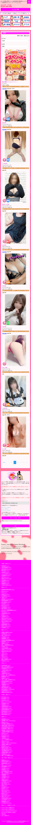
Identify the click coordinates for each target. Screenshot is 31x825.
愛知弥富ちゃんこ (5, 671)
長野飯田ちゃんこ (5, 705)
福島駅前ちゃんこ (5, 583)
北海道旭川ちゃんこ (6, 575)
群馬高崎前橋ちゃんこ (6, 600)
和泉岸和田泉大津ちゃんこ (7, 727)
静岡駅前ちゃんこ (5, 676)
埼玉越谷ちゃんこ (5, 627)
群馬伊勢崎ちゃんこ (6, 624)
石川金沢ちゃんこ (5, 700)
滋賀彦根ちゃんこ (5, 719)
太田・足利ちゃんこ (6, 635)
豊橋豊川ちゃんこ (5, 678)
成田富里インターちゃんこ (7, 599)
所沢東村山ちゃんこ (6, 633)
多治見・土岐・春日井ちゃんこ (8, 675)
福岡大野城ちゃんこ (6, 784)
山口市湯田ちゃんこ (6, 799)
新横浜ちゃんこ (5, 643)
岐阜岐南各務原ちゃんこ (7, 681)
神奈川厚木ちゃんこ (6, 608)
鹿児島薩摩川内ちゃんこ (7, 771)
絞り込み (4, 38)
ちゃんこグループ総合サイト (8, 807)
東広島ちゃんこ (5, 788)
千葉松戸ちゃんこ (5, 622)
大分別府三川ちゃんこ (6, 802)
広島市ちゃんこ (5, 779)
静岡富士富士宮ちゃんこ (7, 692)
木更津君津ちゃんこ (6, 613)
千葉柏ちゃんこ (5, 646)
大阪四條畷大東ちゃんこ (7, 750)
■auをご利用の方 (5, 509)
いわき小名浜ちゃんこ (6, 573)
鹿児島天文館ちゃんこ (6, 761)
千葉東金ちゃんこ (5, 616)
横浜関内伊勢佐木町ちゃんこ (8, 589)
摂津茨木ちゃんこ (5, 746)
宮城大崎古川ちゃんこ (6, 569)
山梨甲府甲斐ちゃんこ (6, 706)
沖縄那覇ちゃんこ (5, 776)
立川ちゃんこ (4, 592)
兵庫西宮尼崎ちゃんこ (6, 752)
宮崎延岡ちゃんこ (5, 801)
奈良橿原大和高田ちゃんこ (7, 723)
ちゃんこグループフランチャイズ (9, 810)
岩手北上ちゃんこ (5, 577)
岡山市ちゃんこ (5, 793)
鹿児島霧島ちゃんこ (6, 766)
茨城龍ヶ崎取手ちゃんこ (7, 632)
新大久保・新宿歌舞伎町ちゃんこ (9, 610)
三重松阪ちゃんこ (5, 684)
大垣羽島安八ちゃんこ (6, 668)
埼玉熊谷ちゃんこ (5, 603)
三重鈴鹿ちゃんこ (5, 686)
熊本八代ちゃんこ (5, 790)
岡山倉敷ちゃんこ (5, 787)
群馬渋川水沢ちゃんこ (6, 618)
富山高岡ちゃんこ (5, 698)
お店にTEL (16, 9)
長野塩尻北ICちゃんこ (6, 711)
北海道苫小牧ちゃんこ (6, 585)
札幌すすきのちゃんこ (6, 578)
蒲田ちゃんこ (4, 656)
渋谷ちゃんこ (4, 654)
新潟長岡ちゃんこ (5, 703)
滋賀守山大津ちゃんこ (6, 747)
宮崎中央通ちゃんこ (6, 791)
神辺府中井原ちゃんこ (6, 798)
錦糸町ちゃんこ (5, 615)
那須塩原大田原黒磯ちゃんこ (8, 640)
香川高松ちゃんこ (5, 768)
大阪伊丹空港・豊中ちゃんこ (8, 725)
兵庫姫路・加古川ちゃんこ (7, 730)
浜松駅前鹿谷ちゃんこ (6, 690)
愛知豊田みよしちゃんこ (7, 682)
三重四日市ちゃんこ (6, 673)
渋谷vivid (3, 814)
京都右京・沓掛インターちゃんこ (9, 742)
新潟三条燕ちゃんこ (6, 714)
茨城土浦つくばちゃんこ (7, 619)
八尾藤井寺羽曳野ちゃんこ (7, 731)
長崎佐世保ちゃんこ (6, 763)
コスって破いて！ (5, 815)
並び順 (3, 44)
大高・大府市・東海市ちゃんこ (8, 679)
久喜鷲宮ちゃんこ (5, 637)
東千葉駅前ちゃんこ (6, 596)
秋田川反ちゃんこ (5, 570)
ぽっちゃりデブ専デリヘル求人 (8, 812)
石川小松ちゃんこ (5, 697)
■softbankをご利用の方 (6, 510)
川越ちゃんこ (4, 597)
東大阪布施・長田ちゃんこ (7, 728)
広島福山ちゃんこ (5, 769)
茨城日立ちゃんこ (5, 660)
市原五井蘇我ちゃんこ (6, 648)
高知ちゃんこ (4, 785)
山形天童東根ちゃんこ (6, 567)
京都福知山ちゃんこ (6, 754)
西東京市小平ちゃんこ (6, 651)
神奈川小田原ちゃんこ (6, 621)
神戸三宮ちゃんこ (5, 735)
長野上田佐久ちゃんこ (6, 712)
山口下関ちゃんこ (5, 782)
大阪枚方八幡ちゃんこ (6, 744)
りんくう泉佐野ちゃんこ (7, 739)
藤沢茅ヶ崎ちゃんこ (6, 626)
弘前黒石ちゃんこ (5, 572)
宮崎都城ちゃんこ (5, 774)
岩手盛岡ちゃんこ (5, 580)
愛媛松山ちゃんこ (5, 760)
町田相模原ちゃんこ (6, 607)
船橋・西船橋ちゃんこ (6, 659)
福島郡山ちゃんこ (5, 581)
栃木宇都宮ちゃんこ (6, 602)
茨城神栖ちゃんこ (5, 638)
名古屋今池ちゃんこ (6, 665)
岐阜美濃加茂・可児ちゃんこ (8, 689)
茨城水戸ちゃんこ (5, 594)
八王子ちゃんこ (5, 657)
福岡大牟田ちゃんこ (6, 795)
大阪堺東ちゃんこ (5, 738)
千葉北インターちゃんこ (7, 649)
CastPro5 (22, 822)
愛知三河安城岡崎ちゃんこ (7, 667)
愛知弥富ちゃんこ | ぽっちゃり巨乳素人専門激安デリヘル (17, 821)
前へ (5, 462)
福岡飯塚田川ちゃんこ (6, 780)
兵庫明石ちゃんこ (5, 736)
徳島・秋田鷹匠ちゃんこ (7, 772)
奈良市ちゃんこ (5, 733)
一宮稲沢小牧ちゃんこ (6, 670)
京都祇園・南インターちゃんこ (8, 720)
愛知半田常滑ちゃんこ (6, 687)
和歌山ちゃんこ (5, 722)
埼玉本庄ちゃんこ (5, 611)
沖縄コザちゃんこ (5, 796)
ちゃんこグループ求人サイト (8, 809)
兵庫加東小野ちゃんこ (6, 749)
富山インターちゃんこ (6, 701)
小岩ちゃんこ (4, 652)
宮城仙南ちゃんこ (5, 566)
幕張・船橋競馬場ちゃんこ (7, 645)
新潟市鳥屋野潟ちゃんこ (7, 709)
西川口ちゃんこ (5, 591)
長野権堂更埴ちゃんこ (6, 708)
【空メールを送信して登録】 (15, 517)
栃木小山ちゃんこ (5, 605)
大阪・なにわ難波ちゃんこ (7, 755)
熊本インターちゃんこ (6, 765)
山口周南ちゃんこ (5, 777)
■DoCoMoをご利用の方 (6, 507)
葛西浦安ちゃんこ (5, 641)
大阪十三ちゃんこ (5, 741)
